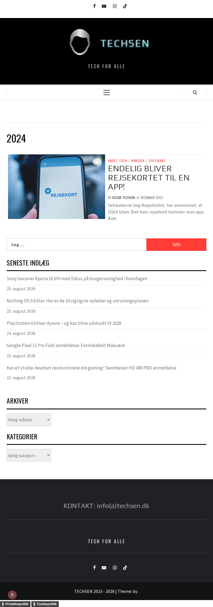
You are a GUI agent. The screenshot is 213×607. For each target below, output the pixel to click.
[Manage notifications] (12, 594)
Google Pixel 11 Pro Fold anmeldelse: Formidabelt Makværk (66, 345)
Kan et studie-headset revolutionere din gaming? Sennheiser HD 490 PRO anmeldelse (91, 368)
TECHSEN (125, 43)
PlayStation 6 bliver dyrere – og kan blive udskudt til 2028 (64, 323)
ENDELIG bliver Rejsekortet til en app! (148, 178)
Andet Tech (117, 160)
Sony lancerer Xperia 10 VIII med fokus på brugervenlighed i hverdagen (77, 279)
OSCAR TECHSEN (124, 197)
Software (157, 160)
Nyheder (138, 160)
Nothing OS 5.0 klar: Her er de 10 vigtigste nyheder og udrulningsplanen (77, 301)
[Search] (195, 92)
